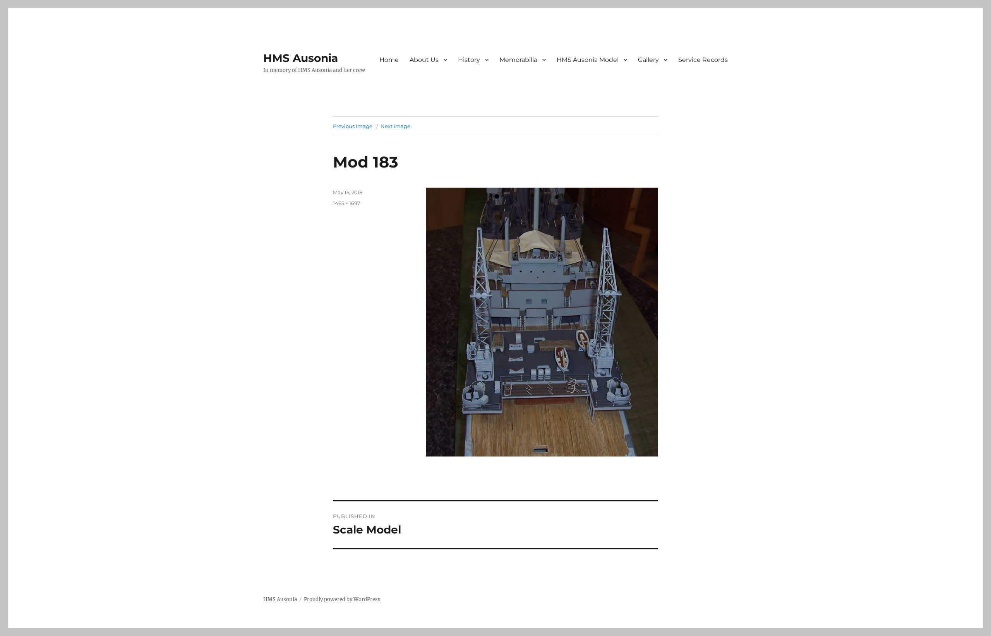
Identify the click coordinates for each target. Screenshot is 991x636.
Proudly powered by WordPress (342, 599)
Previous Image (352, 126)
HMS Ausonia (300, 58)
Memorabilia (518, 59)
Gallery (648, 59)
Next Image (395, 126)
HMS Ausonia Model (588, 59)
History (469, 59)
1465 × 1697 (346, 203)
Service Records (703, 59)
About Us (424, 59)
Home (389, 59)
